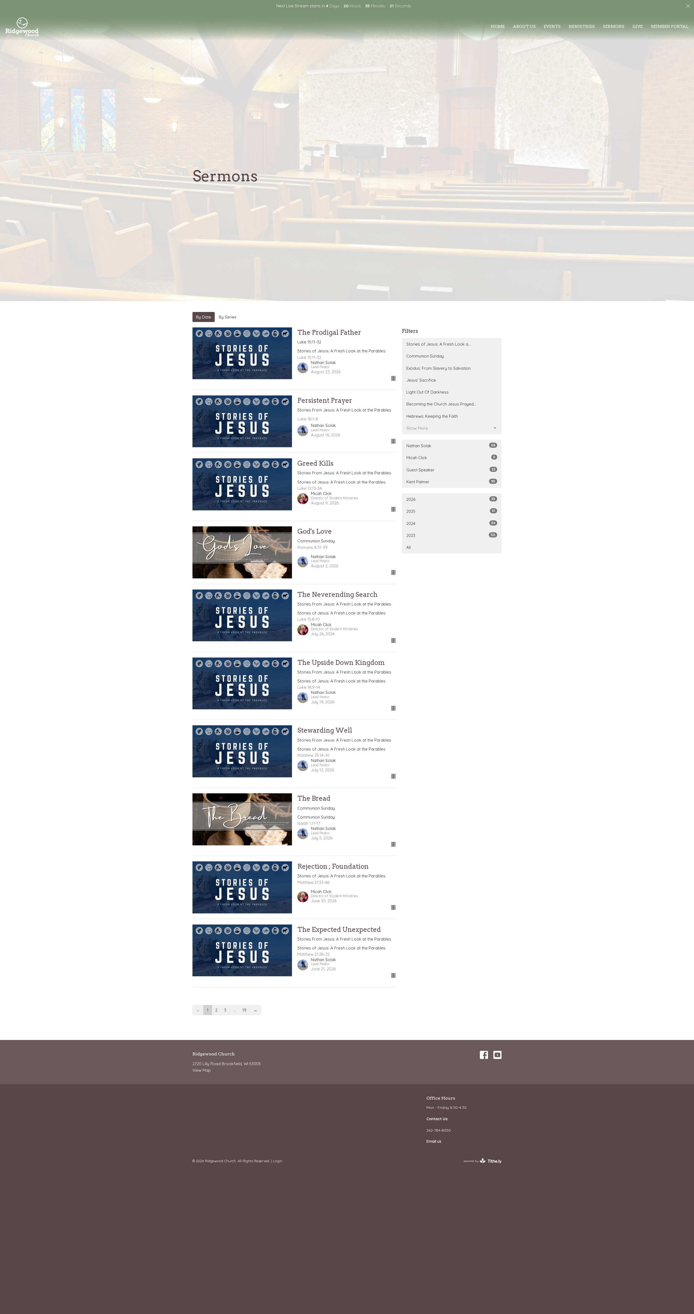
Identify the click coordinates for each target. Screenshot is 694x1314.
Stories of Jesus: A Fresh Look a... (438, 344)
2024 (450, 523)
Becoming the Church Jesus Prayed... (441, 404)
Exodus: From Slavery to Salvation (438, 368)
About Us (524, 26)
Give (637, 26)
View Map (201, 1070)
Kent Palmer (450, 481)
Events (552, 26)
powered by (479, 1165)
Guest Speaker (450, 469)
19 (244, 1010)
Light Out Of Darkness (427, 392)
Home (498, 26)
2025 (450, 511)
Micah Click (450, 457)
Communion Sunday (425, 356)
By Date (203, 317)
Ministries (582, 26)
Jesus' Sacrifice (421, 380)
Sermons (613, 26)
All (408, 547)
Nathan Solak (450, 445)
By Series (227, 317)
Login (277, 1161)
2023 (450, 535)
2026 (450, 499)
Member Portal (670, 26)
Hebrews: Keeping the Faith (432, 416)
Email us (433, 1141)
